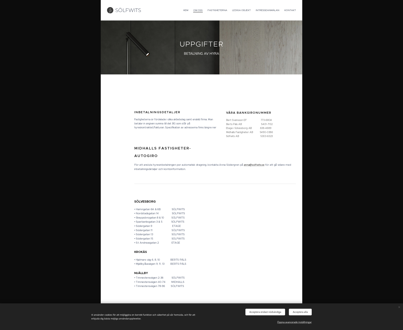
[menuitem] (186, 10)
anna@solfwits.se (254, 164)
